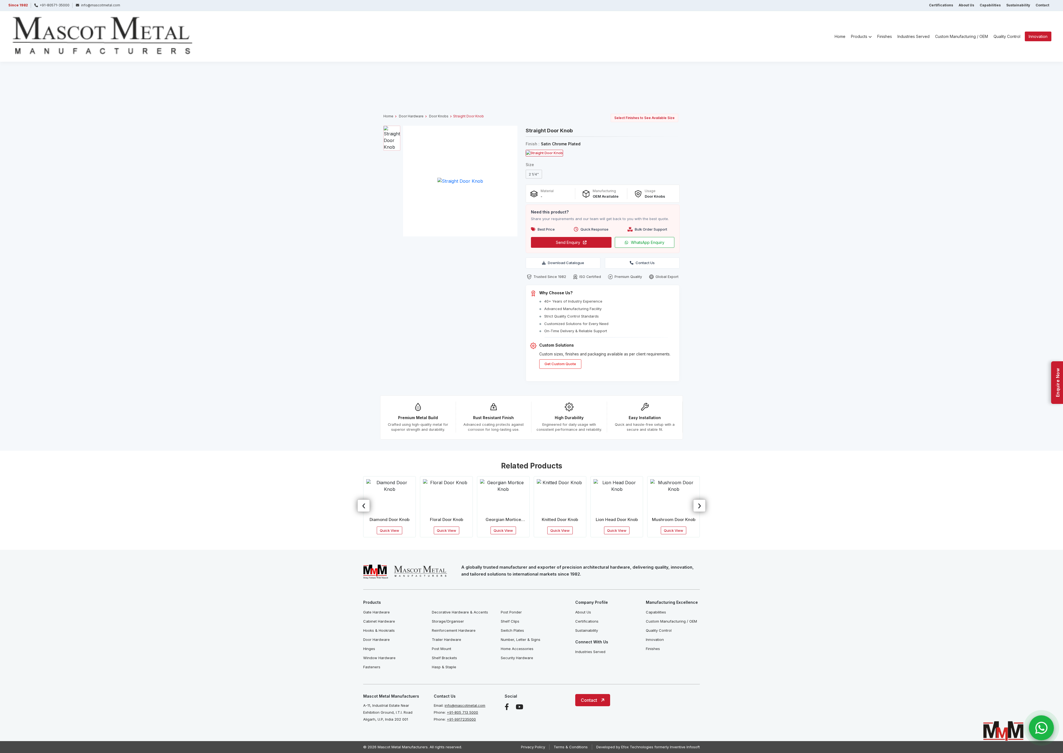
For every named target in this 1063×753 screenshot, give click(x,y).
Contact (1042, 5)
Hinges (369, 648)
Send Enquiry (568, 242)
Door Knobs (438, 116)
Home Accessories (517, 648)
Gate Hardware (376, 612)
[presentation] (363, 505)
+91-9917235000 (461, 719)
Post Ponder (511, 612)
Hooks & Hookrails (379, 630)
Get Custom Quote (560, 364)
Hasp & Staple (444, 667)
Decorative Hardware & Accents (460, 612)
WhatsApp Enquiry (647, 242)
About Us (966, 5)
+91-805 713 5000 (462, 712)
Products (859, 36)
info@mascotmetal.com (465, 705)
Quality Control (1007, 36)
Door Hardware (411, 116)
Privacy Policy (533, 747)
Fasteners (371, 667)
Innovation (1038, 36)
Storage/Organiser (448, 621)
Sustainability (1018, 5)
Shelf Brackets (444, 658)
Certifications (941, 5)
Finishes (884, 36)
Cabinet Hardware (379, 621)
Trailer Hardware (446, 639)
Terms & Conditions (571, 747)
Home (840, 36)
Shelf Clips (510, 621)
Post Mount (441, 648)
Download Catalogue (566, 263)
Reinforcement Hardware (454, 630)
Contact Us (645, 263)
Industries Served (913, 36)
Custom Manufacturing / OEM (961, 36)
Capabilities (990, 5)
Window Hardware (379, 658)
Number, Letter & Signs (520, 639)
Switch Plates (512, 630)
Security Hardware (517, 658)
